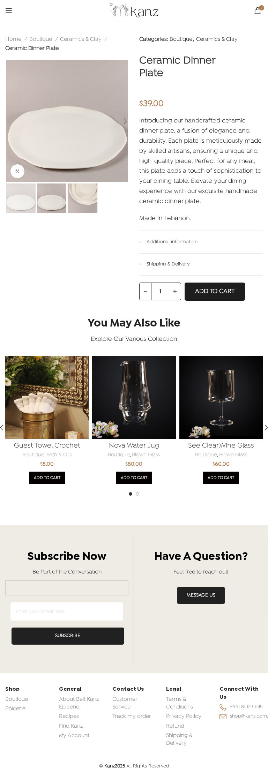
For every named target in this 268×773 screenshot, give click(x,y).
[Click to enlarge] (17, 171)
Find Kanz (71, 726)
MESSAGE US (201, 595)
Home (14, 39)
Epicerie (15, 708)
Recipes (69, 716)
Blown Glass (146, 455)
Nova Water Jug (134, 446)
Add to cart (214, 291)
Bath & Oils (59, 455)
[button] (47, 478)
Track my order (131, 716)
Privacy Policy (183, 716)
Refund (175, 726)
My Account (74, 735)
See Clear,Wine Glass (221, 446)
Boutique (41, 39)
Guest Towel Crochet (47, 446)
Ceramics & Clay (81, 39)
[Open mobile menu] (9, 10)
